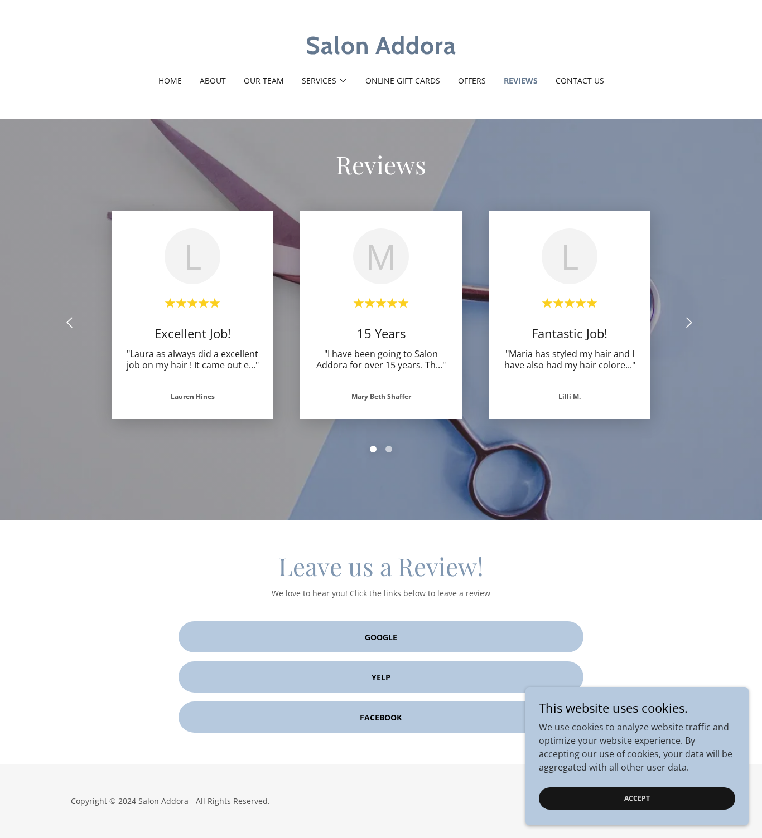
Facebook (381, 717)
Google (381, 637)
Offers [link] (472, 80)
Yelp (381, 677)
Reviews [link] (521, 80)
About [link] (213, 80)
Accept (637, 798)
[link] (381, 51)
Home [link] (170, 80)
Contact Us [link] (580, 80)
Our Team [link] (264, 80)
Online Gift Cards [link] (402, 80)
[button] (325, 80)
